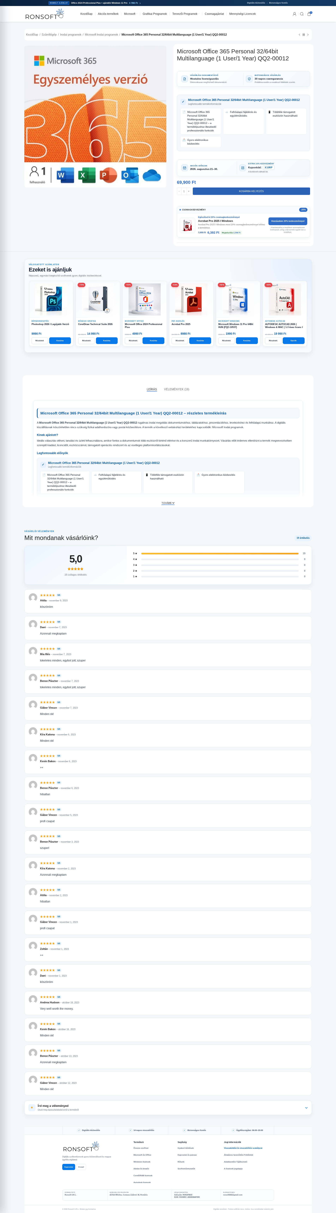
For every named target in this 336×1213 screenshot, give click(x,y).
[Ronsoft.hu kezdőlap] (81, 1146)
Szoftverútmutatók (186, 1169)
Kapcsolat (68, 1167)
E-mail (81, 1167)
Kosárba (60, 341)
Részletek (39, 341)
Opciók (293, 341)
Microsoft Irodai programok (101, 34)
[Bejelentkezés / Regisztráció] (294, 13)
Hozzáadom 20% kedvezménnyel (287, 221)
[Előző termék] (299, 35)
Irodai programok (70, 34)
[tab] (152, 389)
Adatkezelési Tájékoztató (235, 1162)
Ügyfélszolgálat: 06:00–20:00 (249, 1130)
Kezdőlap (32, 34)
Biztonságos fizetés (196, 1130)
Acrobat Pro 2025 (181, 324)
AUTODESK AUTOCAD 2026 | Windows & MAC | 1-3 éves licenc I (284, 326)
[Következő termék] (308, 35)
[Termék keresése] (301, 13)
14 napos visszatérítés (144, 1130)
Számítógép (49, 34)
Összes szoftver (141, 1148)
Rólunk (181, 1162)
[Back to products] (304, 35)
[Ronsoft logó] (44, 13)
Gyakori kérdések (186, 1148)
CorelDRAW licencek (143, 1175)
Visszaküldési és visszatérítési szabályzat (243, 1148)
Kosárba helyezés (251, 191)
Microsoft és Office (142, 1155)
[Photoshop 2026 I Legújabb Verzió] (51, 299)
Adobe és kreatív (141, 1169)
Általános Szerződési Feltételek (238, 1155)
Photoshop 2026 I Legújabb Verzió (50, 324)
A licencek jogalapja (233, 1169)
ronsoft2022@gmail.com (232, 1195)
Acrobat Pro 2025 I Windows (215, 220)
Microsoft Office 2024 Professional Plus (143, 326)
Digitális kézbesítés (91, 1130)
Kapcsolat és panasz (187, 1155)
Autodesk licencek (142, 1182)
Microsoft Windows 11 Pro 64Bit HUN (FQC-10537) (235, 326)
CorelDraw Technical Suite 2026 (95, 324)
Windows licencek (142, 1162)
